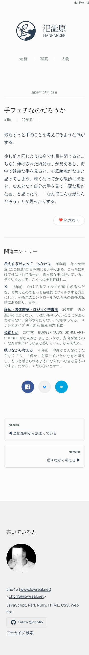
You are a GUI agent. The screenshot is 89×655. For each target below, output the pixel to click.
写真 (44, 58)
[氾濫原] (44, 31)
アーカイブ (15, 632)
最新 (23, 58)
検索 (29, 632)
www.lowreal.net (35, 589)
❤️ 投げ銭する (69, 220)
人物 (66, 58)
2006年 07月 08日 (44, 93)
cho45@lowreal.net (26, 596)
